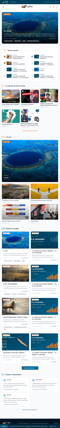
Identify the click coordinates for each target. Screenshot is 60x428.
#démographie (17, 41)
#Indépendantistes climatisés (20, 327)
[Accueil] (27, 7)
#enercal (14, 294)
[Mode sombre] (53, 6)
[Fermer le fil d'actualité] (58, 426)
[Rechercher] (50, 6)
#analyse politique (8, 327)
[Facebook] (55, 2)
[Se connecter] (56, 6)
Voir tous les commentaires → (30, 409)
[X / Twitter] (57, 2)
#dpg (24, 41)
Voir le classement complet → (30, 130)
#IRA (5, 329)
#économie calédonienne (33, 41)
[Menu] (3, 6)
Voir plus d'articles (29, 368)
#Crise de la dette (8, 41)
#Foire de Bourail (22, 294)
